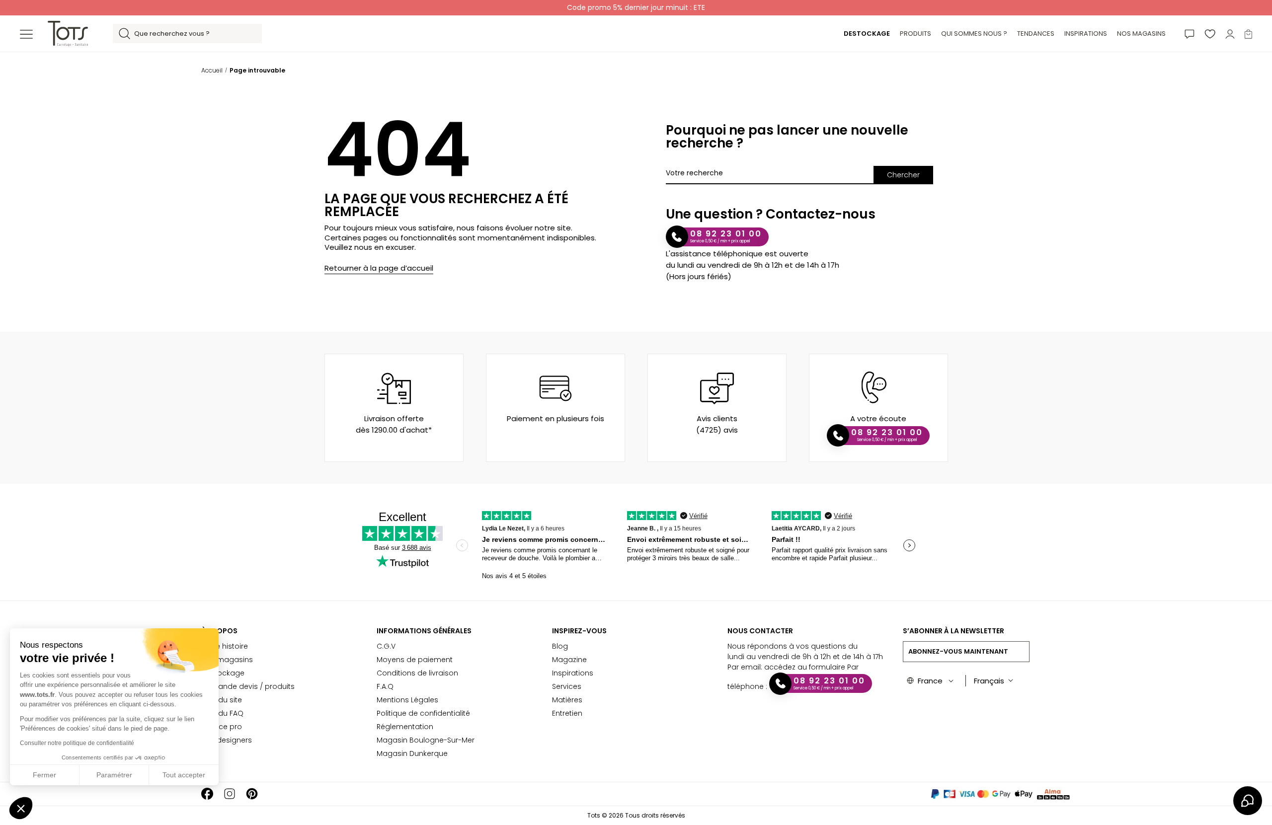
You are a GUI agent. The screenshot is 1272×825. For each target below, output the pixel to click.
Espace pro (221, 727)
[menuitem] (867, 33)
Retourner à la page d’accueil (378, 268)
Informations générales (424, 631)
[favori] (1209, 33)
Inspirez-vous (579, 631)
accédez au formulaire (804, 667)
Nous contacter (760, 631)
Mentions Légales (407, 700)
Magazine (569, 660)
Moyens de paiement (415, 660)
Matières (567, 700)
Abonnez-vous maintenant (958, 651)
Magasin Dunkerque (412, 753)
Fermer (44, 775)
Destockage (222, 673)
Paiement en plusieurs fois (555, 418)
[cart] (1248, 33)
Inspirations (572, 673)
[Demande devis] (1189, 33)
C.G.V (386, 646)
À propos (219, 631)
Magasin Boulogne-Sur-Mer (426, 740)
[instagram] (229, 794)
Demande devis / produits (248, 686)
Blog (560, 646)
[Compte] (1230, 33)
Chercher (903, 175)
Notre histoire (224, 646)
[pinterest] (252, 794)
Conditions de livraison (417, 673)
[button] (21, 808)
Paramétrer (114, 775)
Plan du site (221, 700)
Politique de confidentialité (423, 713)
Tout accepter (183, 775)
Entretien (567, 713)
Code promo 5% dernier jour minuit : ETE (636, 7)
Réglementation (405, 727)
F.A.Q (385, 686)
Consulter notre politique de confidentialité (77, 743)
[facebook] (207, 794)
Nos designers (226, 740)
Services (566, 686)
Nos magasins (227, 660)
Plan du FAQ (222, 713)
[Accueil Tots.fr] (68, 33)
